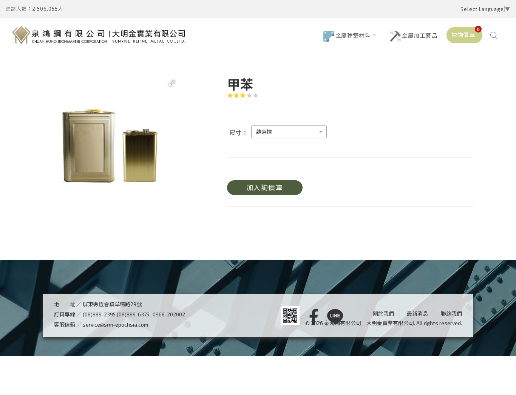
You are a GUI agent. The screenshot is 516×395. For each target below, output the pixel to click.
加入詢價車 (264, 187)
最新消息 (417, 313)
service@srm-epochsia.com (115, 324)
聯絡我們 (451, 313)
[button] (172, 83)
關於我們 (383, 313)
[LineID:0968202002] (335, 317)
